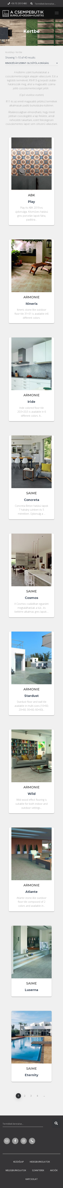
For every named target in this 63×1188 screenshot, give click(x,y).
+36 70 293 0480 (19, 3)
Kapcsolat (32, 1179)
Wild (32, 794)
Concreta (31, 500)
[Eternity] (31, 1041)
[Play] (31, 168)
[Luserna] (31, 956)
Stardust (31, 696)
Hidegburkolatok (40, 1161)
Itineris (31, 304)
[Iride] (31, 368)
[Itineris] (31, 270)
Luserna (31, 990)
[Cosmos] (31, 564)
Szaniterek (38, 1170)
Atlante (31, 892)
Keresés (56, 1123)
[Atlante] (31, 858)
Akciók (54, 1170)
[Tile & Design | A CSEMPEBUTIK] (24, 13)
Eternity (31, 1075)
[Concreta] (31, 466)
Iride (31, 402)
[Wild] (31, 760)
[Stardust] (31, 662)
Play (31, 202)
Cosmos (31, 598)
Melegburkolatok (16, 1170)
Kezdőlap (9, 52)
